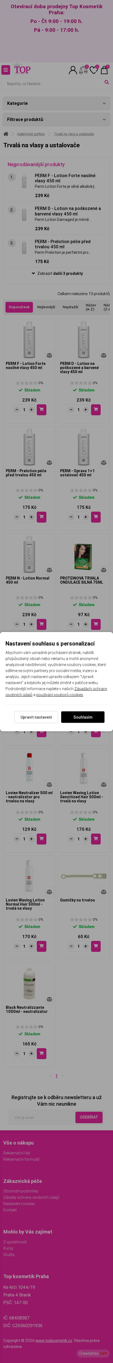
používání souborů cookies (59, 694)
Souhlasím (83, 716)
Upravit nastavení (36, 716)
